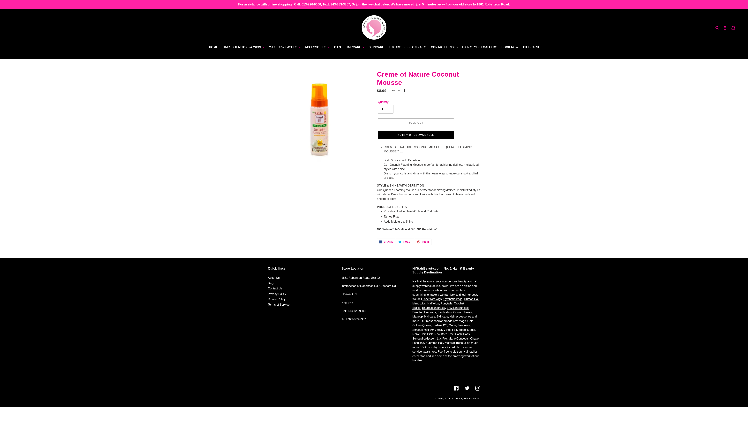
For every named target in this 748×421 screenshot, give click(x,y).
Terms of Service (278, 304)
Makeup (417, 316)
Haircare (429, 316)
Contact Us (275, 288)
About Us (274, 277)
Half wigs (433, 303)
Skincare (442, 316)
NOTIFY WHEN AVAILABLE (416, 135)
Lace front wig (431, 299)
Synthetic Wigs (452, 299)
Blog (270, 283)
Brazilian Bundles (458, 307)
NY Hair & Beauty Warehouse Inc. (462, 398)
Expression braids (433, 307)
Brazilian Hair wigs (424, 312)
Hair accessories (460, 316)
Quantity (383, 101)
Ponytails (446, 303)
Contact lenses (462, 312)
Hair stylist (470, 351)
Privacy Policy (277, 293)
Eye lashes (445, 312)
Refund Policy (277, 299)
